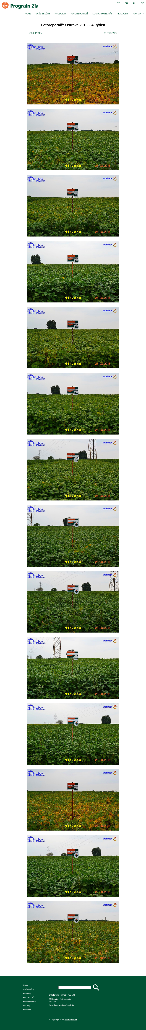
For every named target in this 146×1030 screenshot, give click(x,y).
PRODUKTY (60, 13)
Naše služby (28, 989)
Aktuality (26, 1005)
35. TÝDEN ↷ (110, 33)
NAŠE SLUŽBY (42, 13)
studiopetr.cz (71, 1020)
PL (134, 3)
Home (25, 985)
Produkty (27, 993)
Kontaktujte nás (29, 1001)
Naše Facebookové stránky (61, 1005)
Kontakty (27, 1009)
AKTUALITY (122, 13)
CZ (118, 3)
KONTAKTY (138, 13)
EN (126, 3)
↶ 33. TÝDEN (35, 33)
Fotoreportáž (28, 997)
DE (142, 3)
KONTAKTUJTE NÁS (102, 13)
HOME (28, 13)
